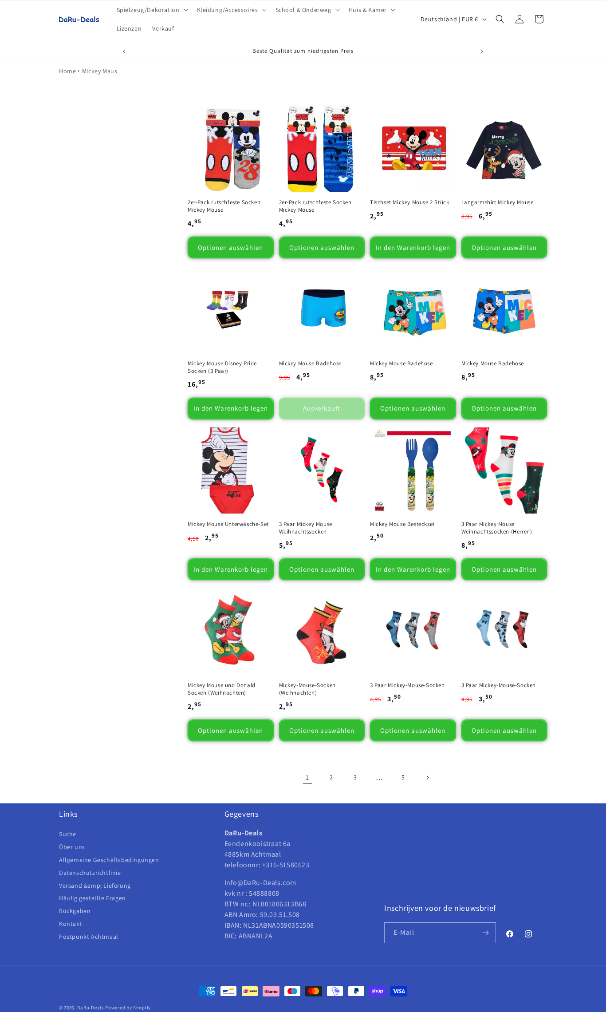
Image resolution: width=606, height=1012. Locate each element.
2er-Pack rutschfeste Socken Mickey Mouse (224, 206)
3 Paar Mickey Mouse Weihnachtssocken (305, 528)
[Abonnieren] (486, 932)
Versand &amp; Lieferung (95, 885)
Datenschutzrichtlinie (90, 873)
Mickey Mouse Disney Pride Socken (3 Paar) (222, 367)
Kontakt (70, 924)
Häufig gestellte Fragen (92, 898)
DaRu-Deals (90, 1007)
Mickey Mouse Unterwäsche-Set (228, 524)
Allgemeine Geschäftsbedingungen (109, 860)
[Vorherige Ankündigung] (124, 51)
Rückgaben (75, 911)
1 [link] (307, 777)
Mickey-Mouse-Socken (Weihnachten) (307, 689)
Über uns (72, 847)
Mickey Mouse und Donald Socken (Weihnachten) (222, 689)
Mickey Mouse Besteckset (402, 524)
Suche (67, 834)
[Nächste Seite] (427, 777)
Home (67, 71)
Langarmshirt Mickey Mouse (497, 202)
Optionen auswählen (230, 247)
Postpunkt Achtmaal (88, 937)
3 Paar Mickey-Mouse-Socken (407, 685)
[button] (151, 9)
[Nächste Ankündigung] (482, 51)
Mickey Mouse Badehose (310, 363)
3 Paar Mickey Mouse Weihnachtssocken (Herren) (496, 528)
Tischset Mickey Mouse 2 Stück (409, 202)
